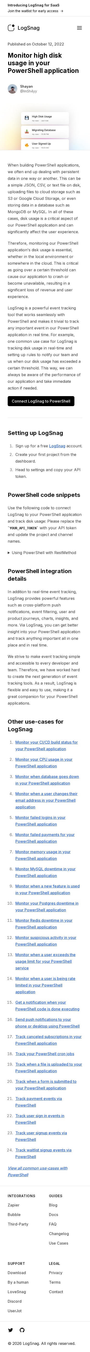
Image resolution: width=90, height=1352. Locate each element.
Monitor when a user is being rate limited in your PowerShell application (45, 985)
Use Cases (58, 1243)
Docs (53, 1214)
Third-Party (18, 1224)
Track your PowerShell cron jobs (44, 1053)
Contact (56, 1291)
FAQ (53, 1224)
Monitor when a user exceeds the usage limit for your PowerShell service (45, 961)
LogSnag (57, 446)
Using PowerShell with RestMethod (44, 552)
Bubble (14, 1214)
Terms (54, 1282)
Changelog (59, 1233)
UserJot (15, 1310)
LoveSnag (17, 1291)
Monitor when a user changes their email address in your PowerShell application (46, 800)
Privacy (55, 1272)
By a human (18, 1282)
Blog (53, 1205)
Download (17, 1272)
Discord (15, 1301)
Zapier (13, 1205)
